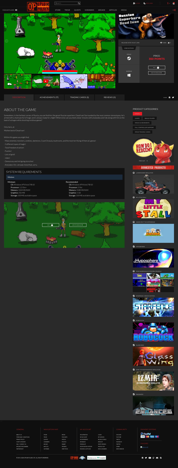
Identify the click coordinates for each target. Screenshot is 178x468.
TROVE (67, 10)
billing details (102, 439)
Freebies (64, 446)
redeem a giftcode (85, 449)
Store (57, 10)
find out (142, 161)
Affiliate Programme (22, 446)
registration (84, 434)
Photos (64, 442)
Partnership (19, 449)
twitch (118, 439)
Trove (45, 437)
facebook (119, 442)
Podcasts (64, 437)
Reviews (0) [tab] (110, 97)
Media (124, 10)
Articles (113, 10)
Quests (77, 10)
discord (118, 434)
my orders (101, 437)
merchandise (120, 449)
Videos (64, 439)
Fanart (64, 444)
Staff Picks (65, 449)
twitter (118, 444)
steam (118, 446)
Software (46, 449)
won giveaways (102, 449)
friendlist (83, 444)
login (138, 3)
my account (83, 437)
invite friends (102, 444)
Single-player (150, 118)
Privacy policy (20, 439)
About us (19, 434)
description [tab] (18, 97)
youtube (118, 437)
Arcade (101, 10)
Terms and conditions (22, 437)
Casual (137, 113)
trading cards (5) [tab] (79, 97)
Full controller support (144, 127)
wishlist (100, 442)
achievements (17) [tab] (49, 97)
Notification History (86, 446)
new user (149, 3)
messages (82, 442)
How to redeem (20, 442)
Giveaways (89, 10)
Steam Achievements (142, 123)
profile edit (101, 446)
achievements (84, 439)
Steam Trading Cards (142, 132)
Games (137, 118)
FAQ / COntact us (21, 444)
